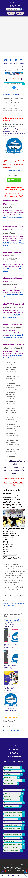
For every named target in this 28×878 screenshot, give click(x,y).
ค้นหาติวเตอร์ (14, 746)
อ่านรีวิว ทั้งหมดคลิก (11, 730)
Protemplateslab (14, 867)
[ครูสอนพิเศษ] (14, 75)
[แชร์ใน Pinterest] (15, 595)
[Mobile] (19, 3)
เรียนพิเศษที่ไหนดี (8, 603)
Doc (5, 761)
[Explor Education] (5, 59)
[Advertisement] (14, 33)
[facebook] (10, 6)
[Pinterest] (16, 6)
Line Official (18, 868)
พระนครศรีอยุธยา (19, 601)
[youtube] (13, 3)
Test (9, 761)
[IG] (13, 6)
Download (20, 761)
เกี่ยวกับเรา (15, 753)
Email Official (11, 868)
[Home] (10, 3)
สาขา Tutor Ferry (13, 94)
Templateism (7, 867)
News (13, 761)
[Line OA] (16, 3)
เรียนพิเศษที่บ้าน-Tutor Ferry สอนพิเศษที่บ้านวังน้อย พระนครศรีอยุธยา (14, 870)
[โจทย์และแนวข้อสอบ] (25, 872)
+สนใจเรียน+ (11, 13)
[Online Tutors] (21, 59)
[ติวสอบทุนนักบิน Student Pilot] (14, 80)
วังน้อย (16, 603)
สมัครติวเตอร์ (20, 13)
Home (5, 94)
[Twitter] (19, 6)
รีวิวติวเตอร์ (15, 749)
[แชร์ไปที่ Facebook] (5, 595)
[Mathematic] (11, 59)
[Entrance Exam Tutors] (16, 59)
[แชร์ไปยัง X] (10, 595)
